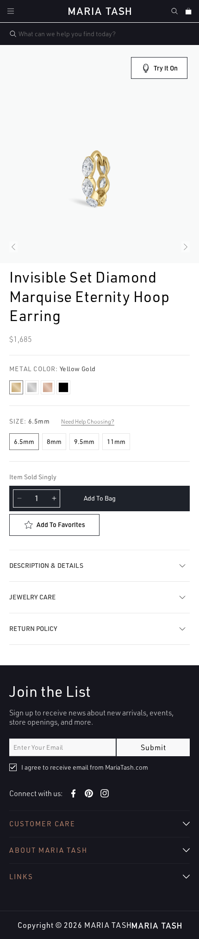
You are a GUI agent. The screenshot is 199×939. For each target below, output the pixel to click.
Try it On (166, 68)
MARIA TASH (108, 925)
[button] (10, 11)
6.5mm (24, 441)
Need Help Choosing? (87, 421)
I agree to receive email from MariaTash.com (84, 767)
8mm (54, 441)
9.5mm (84, 441)
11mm (116, 441)
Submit (153, 747)
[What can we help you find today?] (13, 34)
